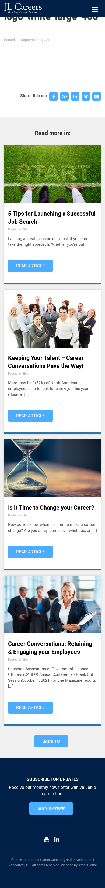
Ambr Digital (87, 865)
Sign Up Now (51, 808)
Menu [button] (96, 16)
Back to (51, 741)
